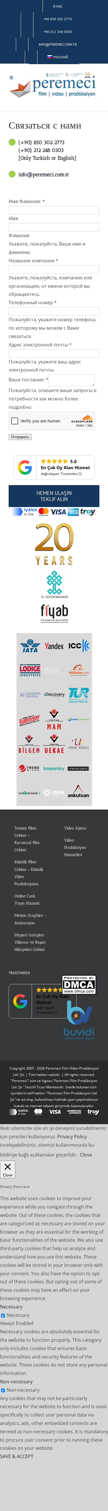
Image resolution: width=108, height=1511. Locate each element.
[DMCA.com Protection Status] (78, 979)
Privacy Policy (72, 1136)
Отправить (20, 437)
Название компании (33, 260)
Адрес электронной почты (40, 344)
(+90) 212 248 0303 (41, 150)
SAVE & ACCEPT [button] (16, 1456)
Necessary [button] (11, 1307)
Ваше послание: (28, 380)
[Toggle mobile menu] (97, 103)
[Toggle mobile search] (86, 103)
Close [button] (86, 1155)
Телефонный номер (33, 302)
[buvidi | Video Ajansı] (79, 1003)
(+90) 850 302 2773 (41, 142)
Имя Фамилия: (27, 201)
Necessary (18, 1315)
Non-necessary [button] (16, 1381)
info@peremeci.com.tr (43, 174)
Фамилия (19, 235)
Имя (13, 218)
